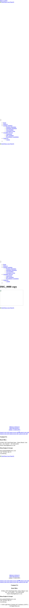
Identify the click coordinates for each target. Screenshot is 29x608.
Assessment (9, 134)
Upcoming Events (10, 131)
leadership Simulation (11, 128)
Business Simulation (11, 127)
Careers (8, 139)
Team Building (9, 130)
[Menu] (0, 120)
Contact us (5, 138)
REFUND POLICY (14, 428)
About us (5, 124)
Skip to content (3, 0)
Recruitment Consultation (12, 137)
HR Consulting (10, 135)
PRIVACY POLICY (14, 427)
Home (4, 122)
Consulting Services (8, 132)
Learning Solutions (7, 125)
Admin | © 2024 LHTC (14, 429)
